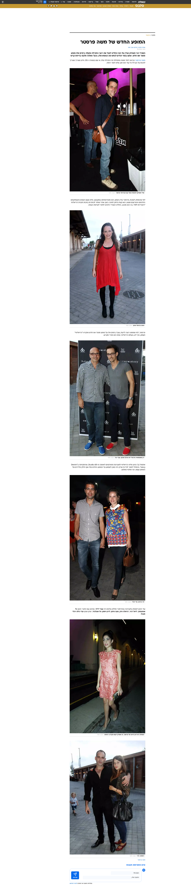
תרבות (114, 2)
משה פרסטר (140, 60)
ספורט (127, 2)
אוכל (97, 2)
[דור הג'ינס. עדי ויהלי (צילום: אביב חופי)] (107, 539)
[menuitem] (133, 2)
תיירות (84, 2)
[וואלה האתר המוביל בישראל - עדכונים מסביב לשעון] (141, 2)
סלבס (108, 2)
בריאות (91, 2)
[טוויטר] (51, 6)
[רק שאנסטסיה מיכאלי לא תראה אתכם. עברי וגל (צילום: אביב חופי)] (107, 400)
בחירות (120, 2)
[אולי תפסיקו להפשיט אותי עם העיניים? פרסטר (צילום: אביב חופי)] (107, 131)
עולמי (121, 6)
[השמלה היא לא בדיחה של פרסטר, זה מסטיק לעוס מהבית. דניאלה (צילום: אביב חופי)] (107, 678)
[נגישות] (2, 2)
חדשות (134, 2)
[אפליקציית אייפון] (54, 6)
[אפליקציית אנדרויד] (57, 6)
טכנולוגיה (77, 2)
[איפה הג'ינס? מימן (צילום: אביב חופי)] (107, 268)
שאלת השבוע (107, 6)
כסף (102, 2)
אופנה (69, 2)
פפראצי (99, 6)
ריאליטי (126, 6)
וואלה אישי (115, 6)
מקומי (131, 6)
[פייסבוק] (48, 6)
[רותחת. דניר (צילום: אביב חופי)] (107, 799)
